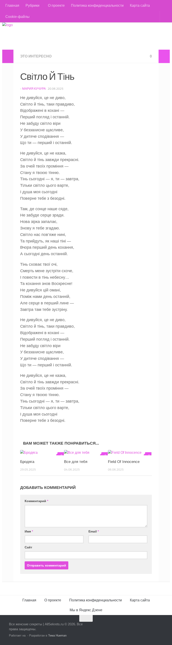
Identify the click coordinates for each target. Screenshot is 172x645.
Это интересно (36, 56)
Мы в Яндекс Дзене (86, 610)
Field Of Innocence (124, 462)
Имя (29, 531)
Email (93, 531)
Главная (12, 5)
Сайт (28, 547)
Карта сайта (140, 5)
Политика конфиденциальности (97, 5)
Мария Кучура (34, 89)
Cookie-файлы (17, 17)
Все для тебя (75, 462)
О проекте (56, 5)
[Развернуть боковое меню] (7, 56)
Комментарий (36, 501)
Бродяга (27, 462)
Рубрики (32, 5)
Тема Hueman (57, 635)
